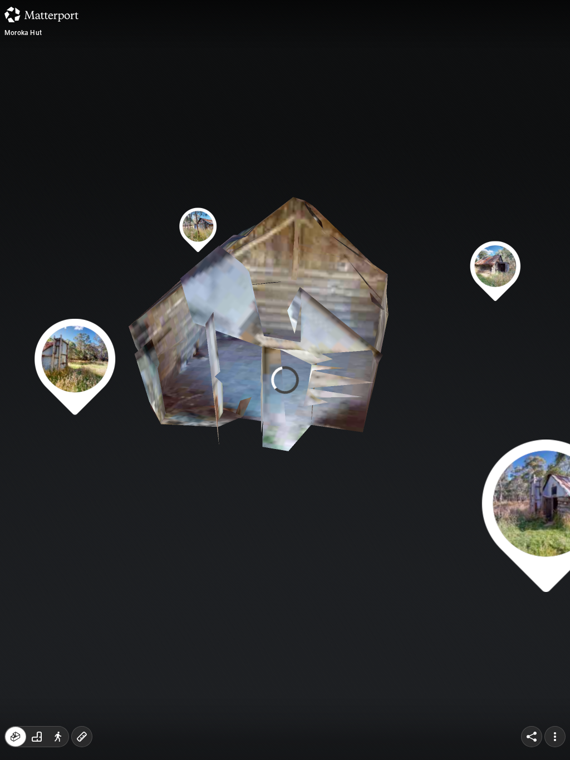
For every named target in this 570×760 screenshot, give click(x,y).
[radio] (15, 737)
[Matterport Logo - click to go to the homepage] (41, 14)
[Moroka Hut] (285, 380)
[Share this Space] (531, 736)
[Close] (390, 94)
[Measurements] (81, 736)
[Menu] (555, 736)
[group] (36, 736)
